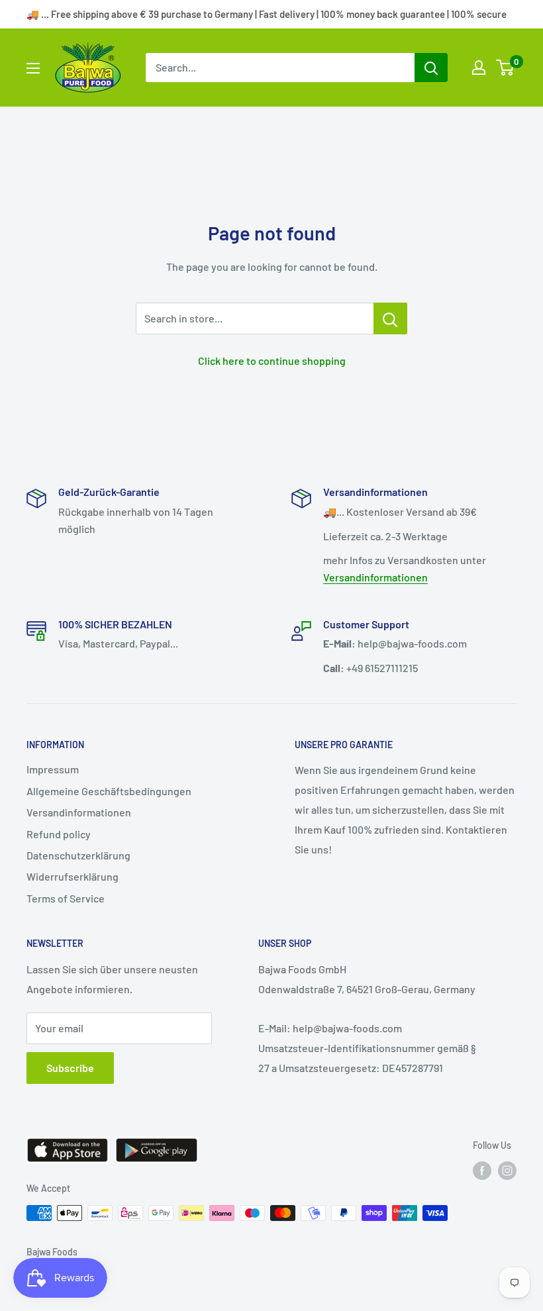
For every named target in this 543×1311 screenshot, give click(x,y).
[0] (505, 67)
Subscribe (70, 1067)
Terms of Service (65, 898)
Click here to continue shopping (272, 360)
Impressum (52, 769)
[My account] (478, 67)
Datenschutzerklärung (78, 855)
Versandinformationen (375, 577)
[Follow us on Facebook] (482, 1170)
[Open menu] (33, 68)
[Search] (431, 67)
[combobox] (280, 67)
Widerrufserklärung (72, 876)
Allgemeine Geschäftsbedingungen (108, 791)
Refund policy (58, 834)
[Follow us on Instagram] (507, 1170)
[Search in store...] (390, 318)
